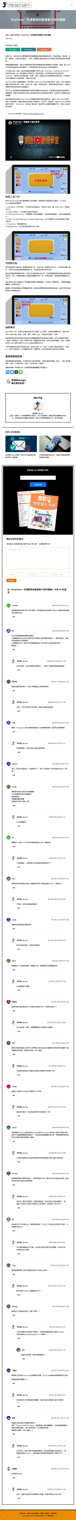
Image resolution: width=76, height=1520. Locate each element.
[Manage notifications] (3, 1516)
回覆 (13, 617)
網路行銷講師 (44, 1513)
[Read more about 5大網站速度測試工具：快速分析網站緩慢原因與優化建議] (55, 443)
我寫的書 (22, 1513)
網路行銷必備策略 (33, 1513)
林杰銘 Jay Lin (22, 661)
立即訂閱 (38, 484)
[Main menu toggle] (72, 5)
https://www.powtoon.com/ (33, 113)
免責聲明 (54, 1513)
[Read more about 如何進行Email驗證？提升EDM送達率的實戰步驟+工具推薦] (21, 443)
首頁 (7, 35)
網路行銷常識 (15, 35)
